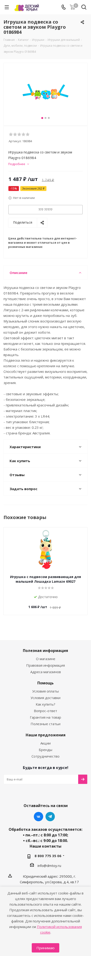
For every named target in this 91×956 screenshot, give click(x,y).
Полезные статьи (45, 723)
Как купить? (45, 704)
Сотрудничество (46, 756)
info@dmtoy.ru (49, 865)
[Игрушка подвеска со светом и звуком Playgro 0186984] (45, 92)
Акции (45, 743)
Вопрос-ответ (45, 710)
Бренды (45, 749)
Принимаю (45, 948)
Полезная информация (45, 650)
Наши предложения (46, 735)
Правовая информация (45, 665)
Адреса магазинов (45, 671)
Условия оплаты (45, 691)
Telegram (50, 816)
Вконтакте (38, 816)
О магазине (45, 658)
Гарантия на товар (45, 717)
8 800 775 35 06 (48, 855)
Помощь (45, 683)
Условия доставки (45, 697)
